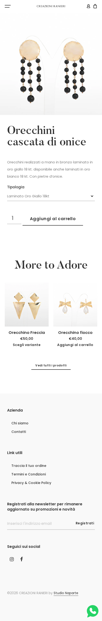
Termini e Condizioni (28, 474)
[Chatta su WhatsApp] (92, 611)
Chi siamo (19, 423)
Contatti (18, 431)
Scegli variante (27, 344)
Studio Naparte (66, 593)
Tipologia (15, 187)
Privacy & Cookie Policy (31, 482)
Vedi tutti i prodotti (51, 365)
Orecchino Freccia (27, 332)
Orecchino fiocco (75, 332)
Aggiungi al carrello (53, 219)
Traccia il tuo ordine (28, 465)
